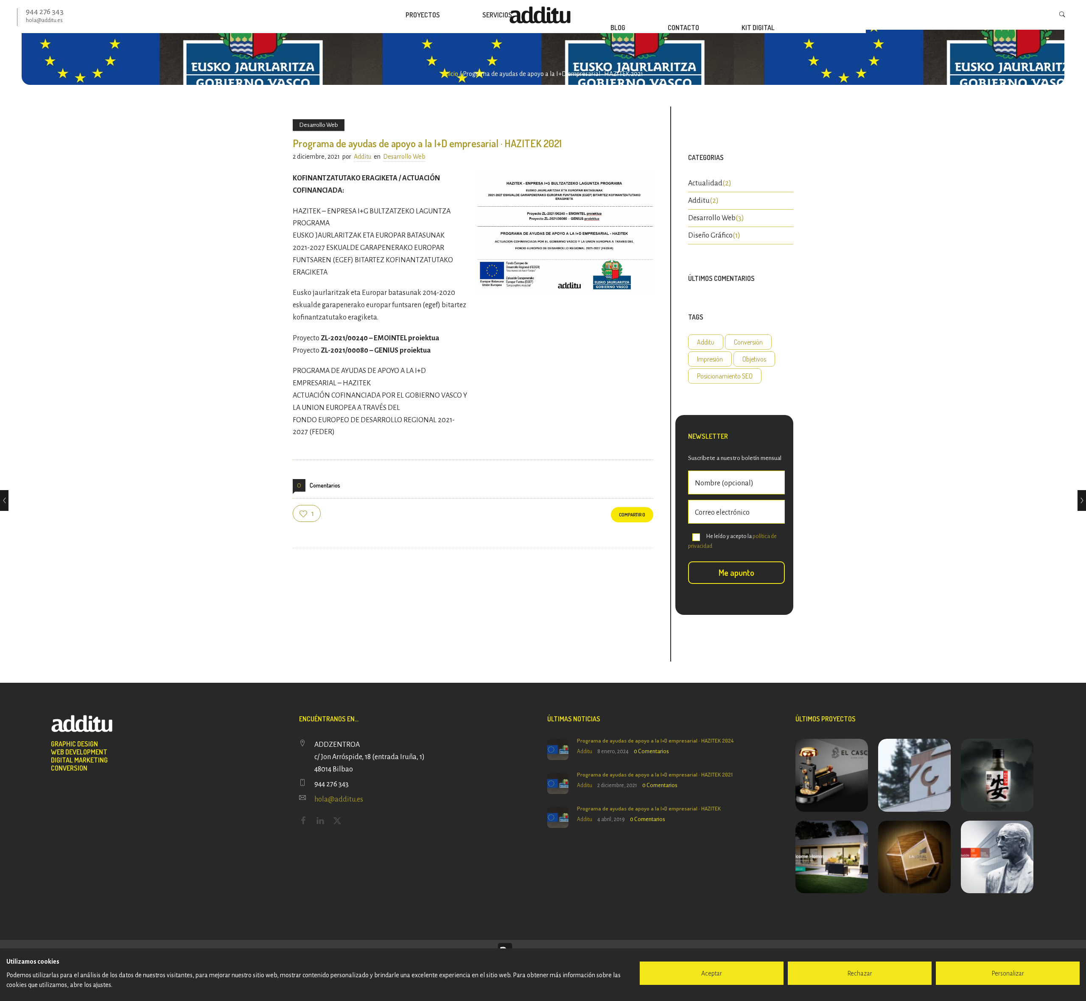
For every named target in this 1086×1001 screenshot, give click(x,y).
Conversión (748, 342)
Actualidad (705, 183)
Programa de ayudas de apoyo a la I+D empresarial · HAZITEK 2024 (655, 740)
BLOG (617, 27)
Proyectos (423, 15)
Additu (362, 156)
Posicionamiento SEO (725, 376)
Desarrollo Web (712, 218)
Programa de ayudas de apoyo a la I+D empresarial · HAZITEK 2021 (655, 774)
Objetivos (754, 359)
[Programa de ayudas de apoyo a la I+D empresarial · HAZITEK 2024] (4, 501)
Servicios (497, 15)
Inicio (450, 73)
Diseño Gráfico (710, 235)
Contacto (683, 27)
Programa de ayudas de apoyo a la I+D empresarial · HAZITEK (649, 808)
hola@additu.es (338, 799)
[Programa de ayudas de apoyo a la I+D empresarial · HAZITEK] (1082, 501)
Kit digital (758, 27)
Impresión (710, 359)
